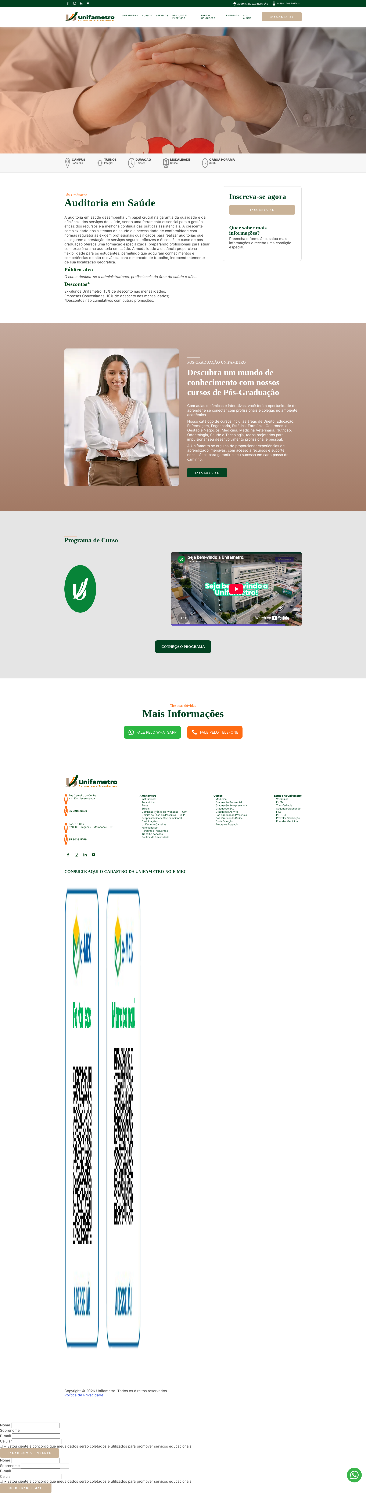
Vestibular (282, 799)
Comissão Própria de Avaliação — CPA (164, 811)
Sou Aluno (247, 16)
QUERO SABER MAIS (26, 1488)
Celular (6, 1441)
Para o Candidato (208, 16)
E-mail (5, 1436)
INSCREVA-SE (262, 209)
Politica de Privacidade (155, 837)
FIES (278, 811)
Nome (5, 1460)
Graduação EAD (225, 808)
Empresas (232, 15)
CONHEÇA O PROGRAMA (183, 647)
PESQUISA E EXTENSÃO (179, 16)
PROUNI (281, 814)
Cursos (147, 15)
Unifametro (130, 15)
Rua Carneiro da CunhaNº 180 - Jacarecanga (82, 797)
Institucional (149, 799)
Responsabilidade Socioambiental (162, 818)
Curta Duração (224, 821)
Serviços (162, 15)
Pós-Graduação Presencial (232, 814)
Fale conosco (150, 827)
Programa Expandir (227, 824)
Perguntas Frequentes (155, 830)
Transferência (284, 805)
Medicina (221, 799)
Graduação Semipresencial (232, 805)
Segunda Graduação (288, 808)
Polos (145, 805)
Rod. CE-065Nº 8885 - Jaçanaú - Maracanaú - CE (91, 826)
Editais (146, 808)
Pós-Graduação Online (229, 818)
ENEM (279, 802)
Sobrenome (10, 1466)
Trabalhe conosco (152, 834)
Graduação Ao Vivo (227, 811)
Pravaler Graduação (288, 818)
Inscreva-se (282, 16)
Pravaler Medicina (287, 821)
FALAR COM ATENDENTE (29, 1453)
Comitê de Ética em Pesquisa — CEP (163, 814)
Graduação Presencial (229, 802)
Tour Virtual (148, 802)
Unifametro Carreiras (154, 824)
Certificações (150, 821)
